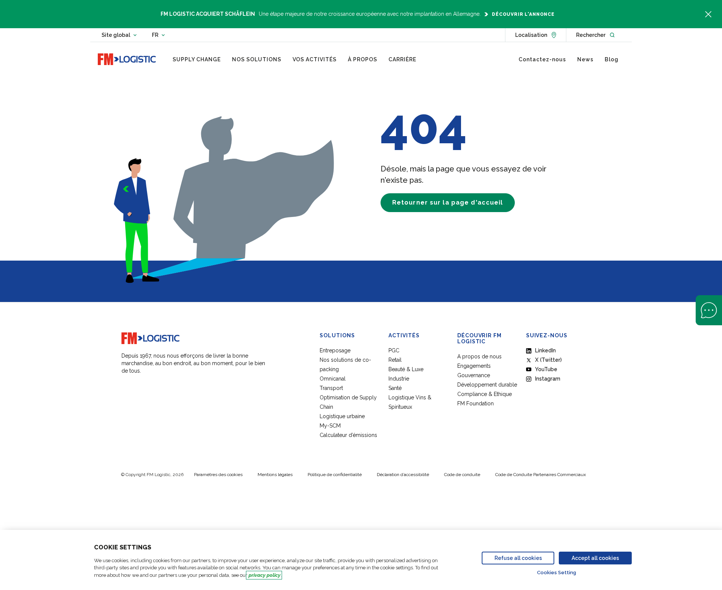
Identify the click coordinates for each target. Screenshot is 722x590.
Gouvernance (473, 375)
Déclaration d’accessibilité (403, 474)
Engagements (474, 366)
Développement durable (487, 385)
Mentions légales (275, 474)
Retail (395, 360)
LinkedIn (545, 350)
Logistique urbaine (342, 416)
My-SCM (331, 426)
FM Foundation (475, 403)
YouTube (546, 369)
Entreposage (335, 350)
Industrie (398, 379)
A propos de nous (479, 356)
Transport (331, 388)
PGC (393, 350)
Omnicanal (333, 379)
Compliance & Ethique (484, 394)
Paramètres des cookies (218, 474)
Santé (395, 388)
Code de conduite (462, 474)
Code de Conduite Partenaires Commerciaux (540, 474)
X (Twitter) (548, 360)
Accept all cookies (595, 558)
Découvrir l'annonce (523, 14)
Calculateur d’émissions (348, 435)
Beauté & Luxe (405, 369)
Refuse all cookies (518, 558)
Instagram (547, 379)
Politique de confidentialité (335, 474)
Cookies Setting (556, 572)
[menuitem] (197, 59)
